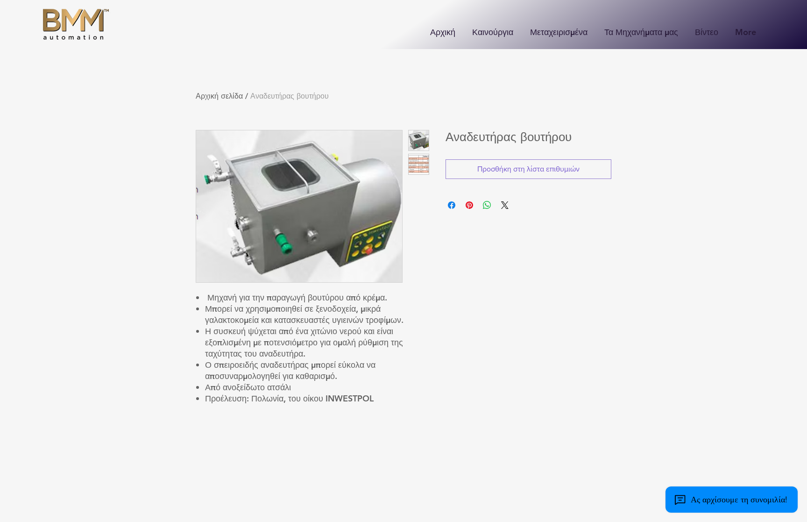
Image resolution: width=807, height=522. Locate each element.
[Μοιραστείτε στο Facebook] (451, 205)
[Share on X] (504, 205)
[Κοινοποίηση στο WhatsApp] (487, 205)
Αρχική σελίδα (219, 96)
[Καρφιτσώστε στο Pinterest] (469, 205)
